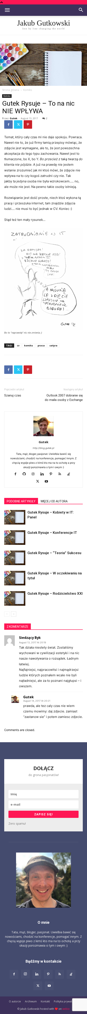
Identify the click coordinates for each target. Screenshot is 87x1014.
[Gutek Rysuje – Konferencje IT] (14, 537)
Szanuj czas (12, 395)
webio (66, 1009)
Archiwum (31, 1001)
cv (18, 345)
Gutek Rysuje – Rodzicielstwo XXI (55, 593)
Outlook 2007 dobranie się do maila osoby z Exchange (64, 398)
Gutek (13, 118)
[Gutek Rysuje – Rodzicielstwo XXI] (14, 598)
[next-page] (13, 614)
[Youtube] (48, 481)
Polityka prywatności (66, 1001)
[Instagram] (34, 474)
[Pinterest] (28, 124)
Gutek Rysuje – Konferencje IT (52, 532)
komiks (28, 345)
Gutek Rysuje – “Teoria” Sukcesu (54, 553)
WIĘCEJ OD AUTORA (54, 501)
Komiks (27, 90)
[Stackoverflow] (70, 474)
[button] (7, 10)
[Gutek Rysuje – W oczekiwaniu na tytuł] (14, 578)
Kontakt (45, 1001)
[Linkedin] (43, 474)
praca (41, 345)
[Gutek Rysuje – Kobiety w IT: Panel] (14, 517)
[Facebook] (8, 124)
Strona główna (10, 90)
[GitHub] (25, 474)
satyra (53, 345)
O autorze (15, 1001)
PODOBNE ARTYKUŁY (21, 501)
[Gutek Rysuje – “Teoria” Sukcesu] (14, 558)
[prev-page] (7, 614)
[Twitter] (18, 124)
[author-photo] (43, 436)
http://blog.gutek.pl (43, 448)
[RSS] (61, 474)
